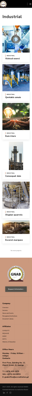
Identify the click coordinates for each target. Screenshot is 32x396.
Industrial (11, 56)
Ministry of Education (8, 342)
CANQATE (5, 331)
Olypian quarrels (13, 214)
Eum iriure (10, 136)
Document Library (7, 319)
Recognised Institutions (9, 316)
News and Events (8, 313)
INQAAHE (5, 333)
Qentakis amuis (13, 97)
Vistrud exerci (12, 58)
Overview (5, 308)
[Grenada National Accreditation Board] (3, 4)
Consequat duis (13, 176)
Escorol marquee (14, 240)
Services (5, 310)
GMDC (4, 336)
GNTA (4, 339)
